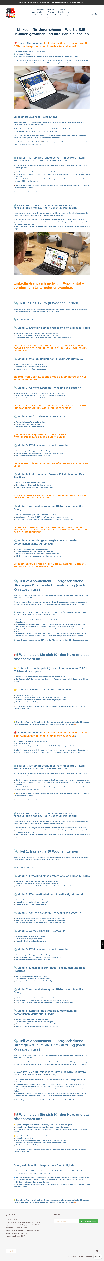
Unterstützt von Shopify (92, 1256)
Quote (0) (102, 944)
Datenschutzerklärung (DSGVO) (16, 1236)
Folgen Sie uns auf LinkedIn (15, 1230)
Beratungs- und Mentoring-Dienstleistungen (20, 1222)
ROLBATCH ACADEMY (78, 1256)
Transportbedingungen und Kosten (17, 1233)
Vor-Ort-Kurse (22, 1228)
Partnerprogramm (33, 1230)
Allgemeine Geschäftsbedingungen (17, 1225)
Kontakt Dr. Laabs (11, 1219)
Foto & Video (36, 1225)
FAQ (38, 1222)
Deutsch (10, 1251)
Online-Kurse (10, 1228)
